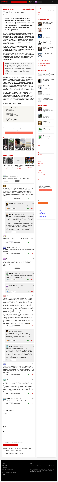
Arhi (5, 14)
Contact (55, 1)
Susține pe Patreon (18, 132)
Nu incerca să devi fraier (8, 9)
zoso (39, 145)
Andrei (39, 147)
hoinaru (39, 156)
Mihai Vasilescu (41, 176)
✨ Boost (11, 180)
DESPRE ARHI (4, 467)
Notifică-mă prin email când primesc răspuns (14, 442)
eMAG (39, 12)
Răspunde (17, 198)
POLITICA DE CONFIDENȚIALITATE (8, 470)
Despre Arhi (51, 1)
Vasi (38, 179)
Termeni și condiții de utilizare (7, 469)
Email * (4, 431)
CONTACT (4, 474)
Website (5, 436)
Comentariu (5, 413)
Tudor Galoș (40, 172)
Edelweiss (40, 150)
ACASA (45, 1)
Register (42, 210)
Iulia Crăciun (40, 154)
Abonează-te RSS (43, 202)
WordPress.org (43, 216)
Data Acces (48, 479)
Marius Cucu (40, 163)
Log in (41, 212)
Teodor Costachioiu (41, 174)
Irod (38, 152)
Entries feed (42, 213)
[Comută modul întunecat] (30, 2)
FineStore (39, 14)
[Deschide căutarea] (33, 2)
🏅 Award (6, 180)
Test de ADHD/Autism (42, 65)
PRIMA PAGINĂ (4, 465)
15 (13, 14)
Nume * (4, 426)
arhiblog (4, 2)
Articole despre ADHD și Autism (44, 63)
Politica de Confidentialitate (37, 479)
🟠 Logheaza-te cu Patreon (46, 190)
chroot (30, 479)
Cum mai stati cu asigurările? (28, 9)
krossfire (39, 161)
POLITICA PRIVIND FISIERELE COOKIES (9, 472)
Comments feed (43, 214)
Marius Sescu (40, 165)
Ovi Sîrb (39, 170)
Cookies (43, 479)
